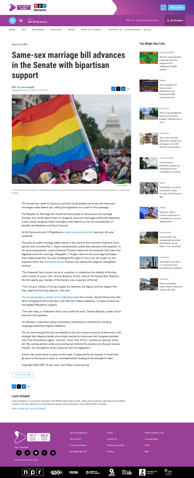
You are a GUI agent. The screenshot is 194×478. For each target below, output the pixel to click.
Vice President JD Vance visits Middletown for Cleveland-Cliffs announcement (168, 91)
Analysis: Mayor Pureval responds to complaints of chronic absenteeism (170, 216)
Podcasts (56, 29)
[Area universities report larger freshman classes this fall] (149, 284)
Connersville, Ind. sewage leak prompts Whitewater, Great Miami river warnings (170, 241)
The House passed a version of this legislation (47, 297)
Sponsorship (133, 29)
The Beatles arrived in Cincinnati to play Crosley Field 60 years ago (170, 192)
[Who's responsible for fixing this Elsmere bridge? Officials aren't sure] (149, 114)
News (12, 29)
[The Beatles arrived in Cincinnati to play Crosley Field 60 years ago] (149, 188)
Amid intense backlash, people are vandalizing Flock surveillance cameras (170, 167)
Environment (165, 232)
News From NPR (19, 44)
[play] (12, 20)
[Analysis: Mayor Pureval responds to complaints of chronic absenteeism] (149, 213)
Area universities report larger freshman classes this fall (170, 286)
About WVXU (75, 439)
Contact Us (112, 439)
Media (162, 183)
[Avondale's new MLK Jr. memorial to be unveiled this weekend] (149, 262)
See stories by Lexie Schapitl (29, 408)
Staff (146, 451)
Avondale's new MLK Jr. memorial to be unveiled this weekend (170, 264)
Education (163, 279)
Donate (177, 7)
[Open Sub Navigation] (17, 29)
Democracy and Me (115, 445)
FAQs (147, 445)
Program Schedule (78, 445)
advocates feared (54, 261)
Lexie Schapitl (27, 87)
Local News (164, 108)
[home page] (28, 7)
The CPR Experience (78, 433)
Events (110, 433)
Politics (162, 80)
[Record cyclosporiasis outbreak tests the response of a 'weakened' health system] (149, 58)
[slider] (25, 20)
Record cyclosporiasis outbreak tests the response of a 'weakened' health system (170, 63)
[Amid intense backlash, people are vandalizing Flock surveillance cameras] (149, 163)
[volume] (21, 20)
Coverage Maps (151, 439)
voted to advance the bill (78, 232)
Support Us (115, 29)
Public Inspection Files (154, 433)
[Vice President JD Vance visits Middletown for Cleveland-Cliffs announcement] (149, 86)
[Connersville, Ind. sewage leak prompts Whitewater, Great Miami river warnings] (149, 238)
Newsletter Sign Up (78, 451)
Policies (110, 451)
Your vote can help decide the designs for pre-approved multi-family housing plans (170, 142)
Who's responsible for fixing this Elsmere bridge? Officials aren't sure (170, 117)
